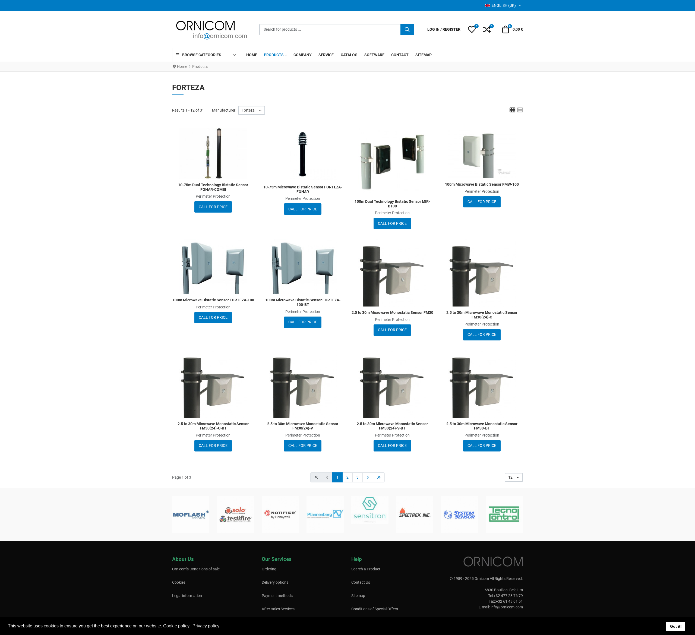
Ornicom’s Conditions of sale (196, 569)
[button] (472, 29)
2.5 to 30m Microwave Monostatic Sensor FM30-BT (481, 426)
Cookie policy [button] (176, 626)
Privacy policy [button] (205, 626)
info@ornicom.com (507, 607)
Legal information (187, 595)
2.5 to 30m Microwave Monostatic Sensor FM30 (392, 312)
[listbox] (251, 110)
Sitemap (358, 595)
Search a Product (365, 569)
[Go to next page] (367, 477)
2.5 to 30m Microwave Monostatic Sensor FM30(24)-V (302, 426)
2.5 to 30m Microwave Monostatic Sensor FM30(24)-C (481, 314)
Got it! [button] (676, 626)
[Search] (407, 29)
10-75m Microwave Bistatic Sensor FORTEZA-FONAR (302, 189)
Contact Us (360, 582)
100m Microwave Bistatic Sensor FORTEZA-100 (213, 300)
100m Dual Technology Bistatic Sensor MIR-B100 (392, 203)
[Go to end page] (379, 477)
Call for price (213, 207)
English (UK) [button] (504, 5)
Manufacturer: (224, 110)
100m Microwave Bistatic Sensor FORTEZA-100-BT (302, 302)
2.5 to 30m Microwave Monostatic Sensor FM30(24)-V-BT (392, 426)
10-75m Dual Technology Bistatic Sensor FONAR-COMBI (213, 187)
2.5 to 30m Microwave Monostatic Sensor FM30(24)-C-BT (213, 426)
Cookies (178, 582)
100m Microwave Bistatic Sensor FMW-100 (482, 184)
